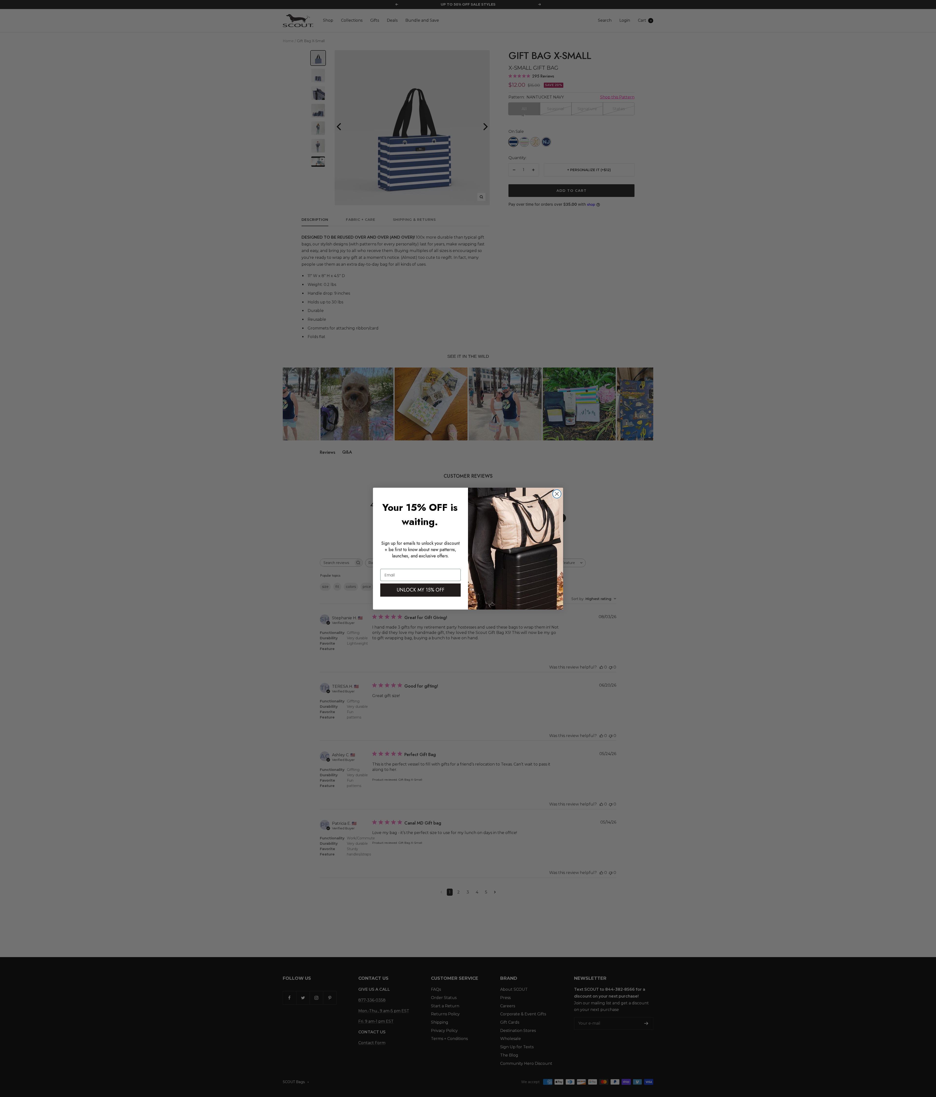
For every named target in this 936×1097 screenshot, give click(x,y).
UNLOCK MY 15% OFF (420, 589)
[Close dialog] (557, 494)
